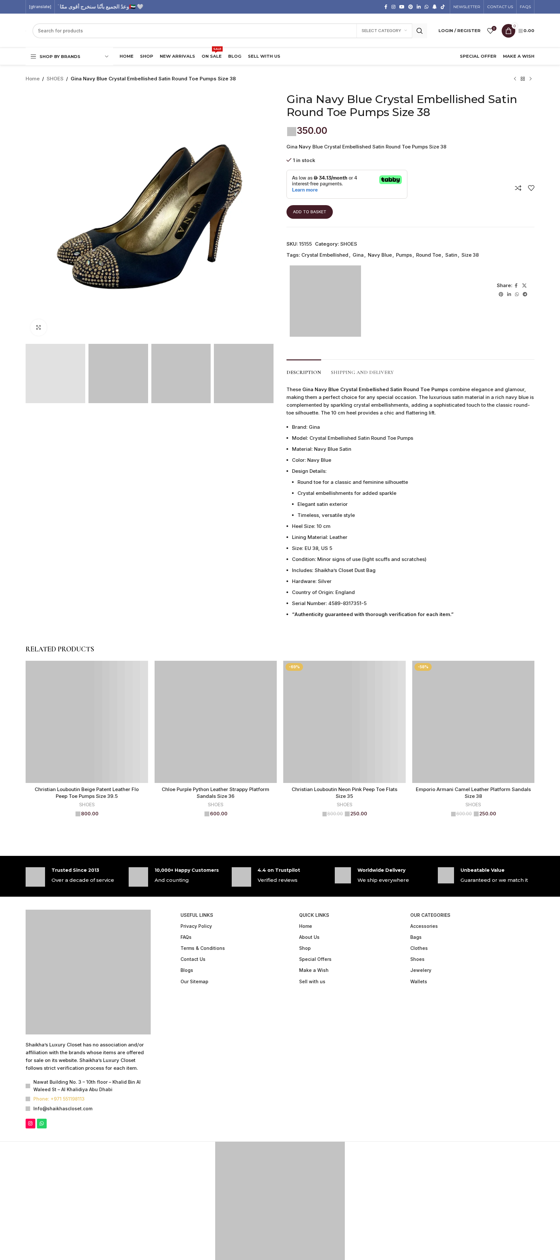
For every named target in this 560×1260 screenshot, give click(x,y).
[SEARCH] (419, 30)
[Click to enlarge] (38, 327)
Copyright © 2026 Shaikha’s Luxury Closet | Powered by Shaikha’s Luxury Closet (280, 1201)
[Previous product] (515, 79)
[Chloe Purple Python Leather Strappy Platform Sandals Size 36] (216, 722)
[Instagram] (30, 1039)
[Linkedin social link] (419, 7)
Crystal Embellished (324, 255)
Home (33, 79)
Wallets (418, 981)
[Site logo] (66, 30)
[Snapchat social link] (434, 7)
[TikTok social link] (443, 7)
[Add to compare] (518, 188)
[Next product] (530, 79)
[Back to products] (523, 79)
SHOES (55, 79)
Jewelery (420, 970)
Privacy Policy (196, 926)
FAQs (186, 937)
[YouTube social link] (401, 7)
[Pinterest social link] (410, 7)
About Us (309, 937)
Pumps (404, 255)
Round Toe (428, 255)
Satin (451, 255)
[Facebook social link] (386, 7)
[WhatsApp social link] (426, 7)
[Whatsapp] (42, 1039)
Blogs (187, 970)
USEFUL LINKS (197, 915)
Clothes (419, 948)
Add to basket (309, 211)
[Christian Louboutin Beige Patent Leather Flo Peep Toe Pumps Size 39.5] (87, 722)
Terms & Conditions (203, 948)
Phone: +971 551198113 (59, 1015)
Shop (305, 948)
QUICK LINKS (314, 915)
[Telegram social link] (525, 294)
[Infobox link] (74, 877)
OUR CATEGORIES (430, 915)
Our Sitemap (194, 981)
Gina (358, 255)
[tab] (303, 369)
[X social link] (524, 285)
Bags (416, 937)
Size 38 (470, 255)
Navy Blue (380, 255)
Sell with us (312, 981)
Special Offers (315, 959)
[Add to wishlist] (531, 188)
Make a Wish (314, 970)
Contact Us (193, 959)
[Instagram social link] (393, 7)
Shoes (417, 959)
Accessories (424, 926)
